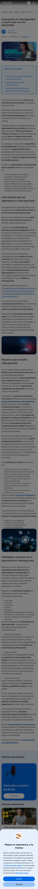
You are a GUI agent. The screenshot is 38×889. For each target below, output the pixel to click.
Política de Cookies (21, 873)
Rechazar (19, 884)
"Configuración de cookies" (12, 865)
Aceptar (19, 879)
